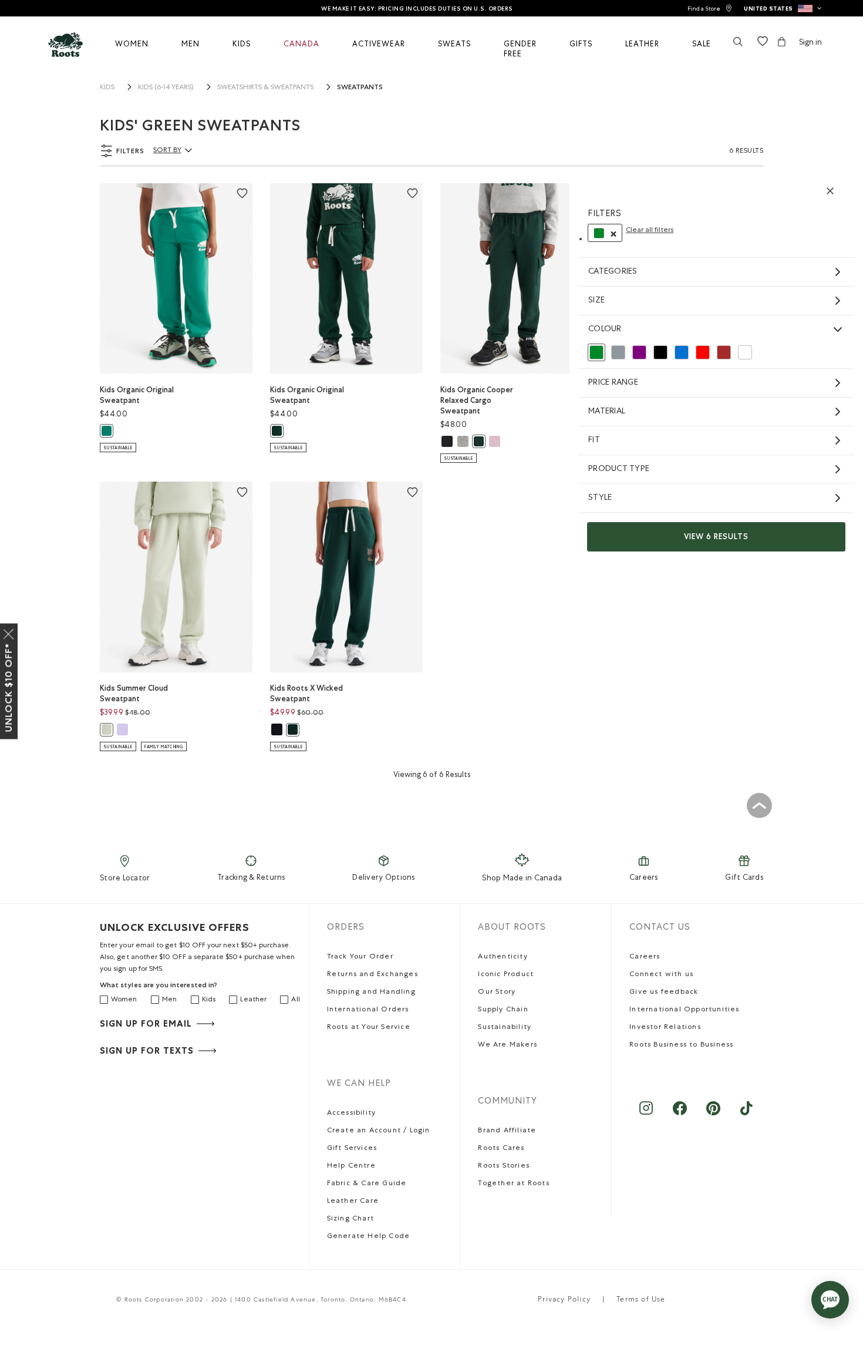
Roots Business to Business (681, 1045)
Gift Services (352, 1148)
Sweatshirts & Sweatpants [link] (265, 88)
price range (613, 383)
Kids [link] (107, 88)
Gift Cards (744, 878)
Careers (643, 878)
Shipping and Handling (371, 992)
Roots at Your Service (368, 1027)
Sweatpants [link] (360, 87)
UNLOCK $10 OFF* (8, 687)
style (600, 498)
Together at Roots (513, 1184)
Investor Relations (665, 1027)
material (606, 412)
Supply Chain (503, 1010)
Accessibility (351, 1113)
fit (594, 440)
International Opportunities (684, 1010)
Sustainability (504, 1027)
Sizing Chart (350, 1219)
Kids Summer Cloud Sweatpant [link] (134, 693)
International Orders (368, 1010)
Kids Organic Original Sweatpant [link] (137, 395)
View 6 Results (716, 536)
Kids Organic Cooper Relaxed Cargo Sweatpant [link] (476, 400)
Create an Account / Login (378, 1131)
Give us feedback (663, 992)
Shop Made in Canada (522, 879)
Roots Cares (501, 1148)
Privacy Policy (564, 1300)
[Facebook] (679, 1114)
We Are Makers (507, 1045)
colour (605, 329)
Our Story (496, 992)
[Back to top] (759, 805)
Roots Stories (504, 1166)
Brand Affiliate (507, 1131)
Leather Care (353, 1201)
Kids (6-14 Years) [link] (166, 88)
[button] (783, 8)
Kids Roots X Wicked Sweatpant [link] (306, 693)
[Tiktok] (746, 1114)
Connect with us (661, 974)
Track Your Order (360, 957)
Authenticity (502, 957)
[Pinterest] (713, 1114)
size (596, 301)
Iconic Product (506, 974)
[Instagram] (646, 1114)
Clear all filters (649, 230)
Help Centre (351, 1166)
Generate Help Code (368, 1236)
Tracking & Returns (251, 878)
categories (613, 272)
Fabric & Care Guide (367, 1184)
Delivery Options (383, 878)
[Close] (9, 631)
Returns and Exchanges (372, 974)
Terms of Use (640, 1300)
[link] (709, 9)
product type (618, 469)
